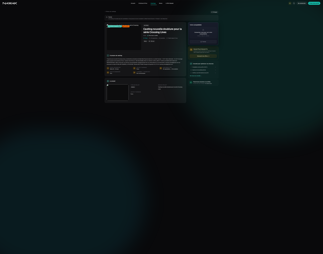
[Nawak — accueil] (10, 3)
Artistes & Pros (143, 3)
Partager (215, 12)
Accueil (133, 3)
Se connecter (302, 3)
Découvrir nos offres (202, 56)
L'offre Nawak (170, 3)
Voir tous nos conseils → (196, 75)
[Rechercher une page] (293, 3)
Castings (153, 3)
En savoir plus (208, 83)
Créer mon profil (314, 3)
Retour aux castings (111, 11)
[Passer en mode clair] (289, 3)
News (160, 3)
